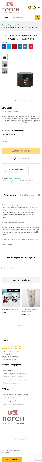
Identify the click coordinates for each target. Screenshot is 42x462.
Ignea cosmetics (17, 169)
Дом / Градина (14, 178)
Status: (4, 111)
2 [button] (21, 325)
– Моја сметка (7, 370)
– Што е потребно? (9, 401)
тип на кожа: (13, 130)
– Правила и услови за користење (14, 374)
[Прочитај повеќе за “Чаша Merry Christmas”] (5, 306)
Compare (25, 158)
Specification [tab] (27, 195)
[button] (26, 306)
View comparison (11, 459)
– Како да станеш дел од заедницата (15, 395)
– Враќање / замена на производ (14, 380)
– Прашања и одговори (10, 383)
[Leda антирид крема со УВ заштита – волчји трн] (4, 46)
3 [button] (23, 325)
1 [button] (18, 325)
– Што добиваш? (8, 398)
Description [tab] (10, 195)
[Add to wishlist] (14, 158)
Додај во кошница (21, 151)
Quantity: (4, 141)
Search (37, 17)
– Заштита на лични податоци (12, 377)
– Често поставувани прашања (13, 404)
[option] (11, 303)
